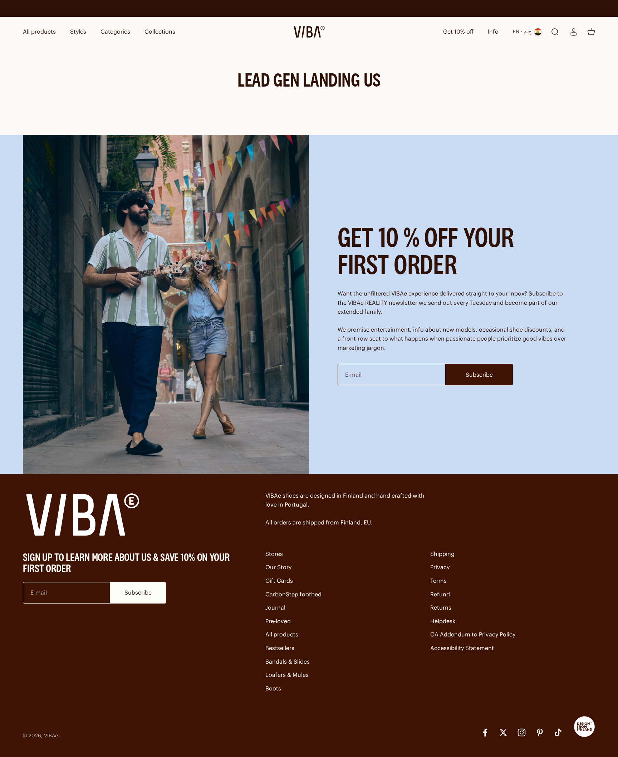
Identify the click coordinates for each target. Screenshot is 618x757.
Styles (78, 31)
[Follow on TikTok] (558, 732)
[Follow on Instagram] (521, 732)
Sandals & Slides (287, 661)
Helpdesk (442, 621)
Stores (274, 553)
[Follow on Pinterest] (540, 732)
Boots (273, 688)
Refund (440, 594)
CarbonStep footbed (293, 594)
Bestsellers (279, 647)
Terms (438, 580)
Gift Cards (279, 580)
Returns (440, 607)
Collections (159, 31)
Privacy (440, 567)
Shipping (442, 553)
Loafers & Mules (287, 674)
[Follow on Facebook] (485, 732)
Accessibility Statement (462, 647)
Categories (115, 31)
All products (39, 31)
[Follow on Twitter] (503, 732)
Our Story (278, 567)
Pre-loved (278, 621)
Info (493, 31)
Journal (275, 607)
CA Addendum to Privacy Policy (472, 634)
